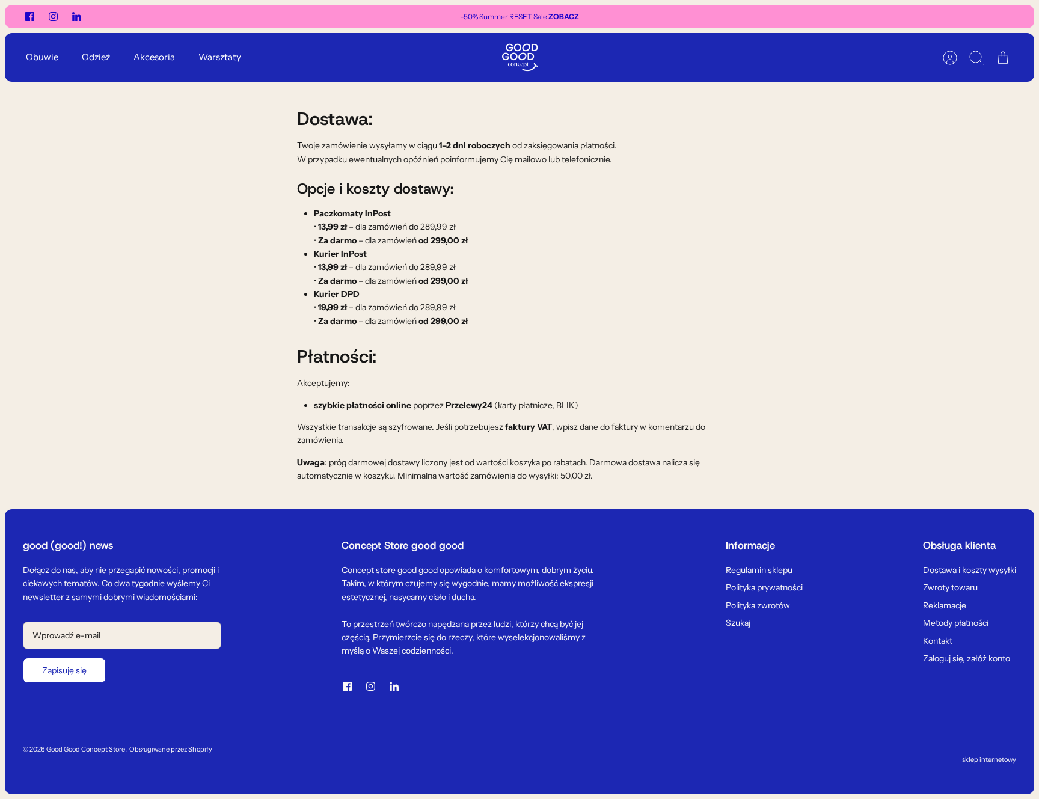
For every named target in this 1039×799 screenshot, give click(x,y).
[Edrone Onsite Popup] (519, 399)
